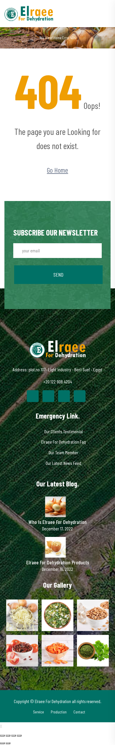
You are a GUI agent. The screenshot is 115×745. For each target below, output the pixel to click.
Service (38, 711)
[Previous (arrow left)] (2, 743)
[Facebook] (33, 396)
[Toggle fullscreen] (13, 735)
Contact (79, 711)
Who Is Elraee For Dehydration (58, 522)
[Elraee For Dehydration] (28, 13)
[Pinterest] (64, 396)
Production (59, 711)
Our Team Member (63, 452)
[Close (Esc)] (2, 735)
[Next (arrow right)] (8, 743)
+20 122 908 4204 (57, 381)
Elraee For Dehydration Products (57, 562)
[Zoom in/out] (19, 735)
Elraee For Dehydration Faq (63, 442)
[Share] (8, 735)
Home (57, 37)
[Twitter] (48, 396)
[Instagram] (80, 396)
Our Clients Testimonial (63, 431)
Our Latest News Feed (63, 463)
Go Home (57, 170)
